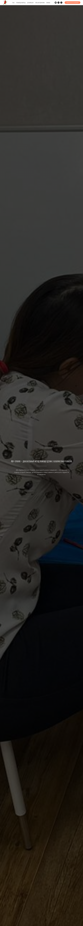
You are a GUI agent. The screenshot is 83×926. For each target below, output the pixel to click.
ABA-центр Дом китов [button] (39, 2)
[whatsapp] (56, 3)
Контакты (48, 2)
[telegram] (58, 3)
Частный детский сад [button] (20, 2)
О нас (13, 2)
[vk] (61, 3)
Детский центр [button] (30, 2)
